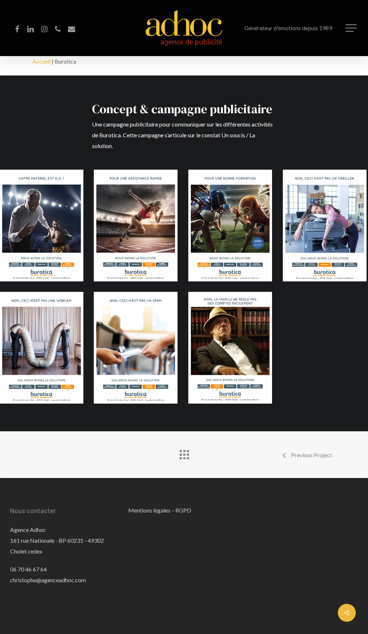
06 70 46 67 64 (28, 569)
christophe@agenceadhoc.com (48, 579)
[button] (352, 28)
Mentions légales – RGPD (159, 510)
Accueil (41, 61)
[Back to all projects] (184, 453)
